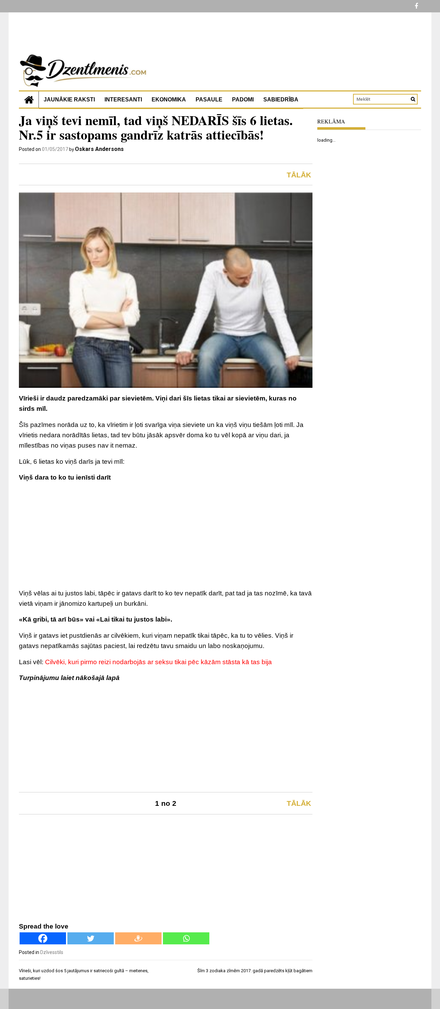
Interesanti (123, 99)
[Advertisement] (165, 537)
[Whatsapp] (186, 938)
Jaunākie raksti (69, 99)
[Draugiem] (138, 938)
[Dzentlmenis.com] (29, 99)
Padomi (243, 99)
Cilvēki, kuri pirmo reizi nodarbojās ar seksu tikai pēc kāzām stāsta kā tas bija (158, 662)
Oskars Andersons (99, 149)
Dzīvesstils (51, 952)
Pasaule (209, 99)
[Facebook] (43, 938)
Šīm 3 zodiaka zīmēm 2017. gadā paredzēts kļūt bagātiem (254, 970)
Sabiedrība (280, 99)
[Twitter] (90, 938)
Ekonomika (169, 99)
